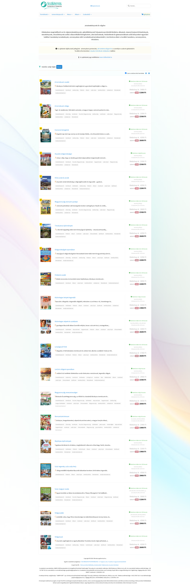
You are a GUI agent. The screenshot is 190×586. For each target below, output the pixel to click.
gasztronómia (99, 427)
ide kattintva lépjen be (104, 49)
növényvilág (75, 90)
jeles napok (102, 424)
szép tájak (93, 90)
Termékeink (45, 15)
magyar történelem (60, 403)
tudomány (68, 377)
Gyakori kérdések (114, 565)
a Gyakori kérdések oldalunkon (100, 51)
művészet (100, 186)
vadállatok (102, 114)
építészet (114, 186)
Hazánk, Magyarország (85, 114)
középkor (96, 377)
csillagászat (89, 377)
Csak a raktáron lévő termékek (135, 73)
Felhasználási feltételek (87, 565)
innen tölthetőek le (105, 57)
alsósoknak (110, 90)
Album (78, 15)
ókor (102, 377)
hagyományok (97, 162)
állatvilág (68, 114)
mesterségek (110, 424)
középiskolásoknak (61, 93)
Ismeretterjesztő (58, 15)
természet (68, 90)
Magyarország (117, 114)
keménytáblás (101, 90)
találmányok (82, 449)
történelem (75, 186)
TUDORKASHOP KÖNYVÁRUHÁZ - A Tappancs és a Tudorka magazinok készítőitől (103, 562)
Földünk (82, 90)
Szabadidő (87, 15)
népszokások (89, 162)
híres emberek (93, 234)
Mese (70, 15)
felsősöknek (117, 90)
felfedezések (108, 377)
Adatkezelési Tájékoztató (101, 565)
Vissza (59, 67)
